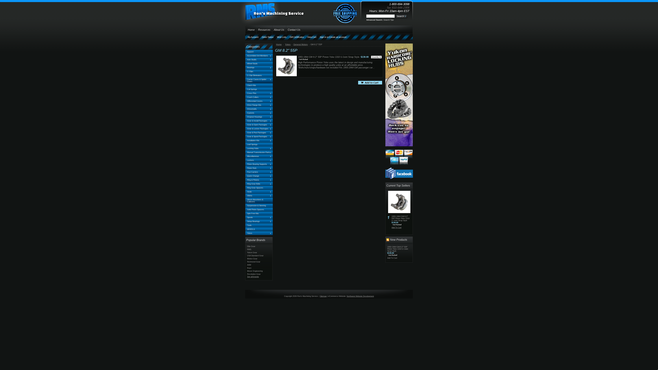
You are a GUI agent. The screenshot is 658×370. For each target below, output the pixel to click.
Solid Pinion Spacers (255, 209)
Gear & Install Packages (256, 121)
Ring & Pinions (252, 180)
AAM (249, 265)
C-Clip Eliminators (254, 75)
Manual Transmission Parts (257, 152)
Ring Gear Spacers (255, 188)
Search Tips (389, 20)
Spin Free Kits (253, 213)
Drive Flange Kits (253, 105)
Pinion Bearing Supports (256, 164)
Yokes (248, 233)
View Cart (311, 37)
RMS (249, 249)
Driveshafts (251, 109)
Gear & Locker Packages (256, 129)
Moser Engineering (255, 271)
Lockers (249, 160)
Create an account (337, 37)
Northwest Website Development (360, 296)
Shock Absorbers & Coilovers (255, 201)
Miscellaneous (252, 156)
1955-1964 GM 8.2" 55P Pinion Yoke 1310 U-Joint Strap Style (328, 57)
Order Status (267, 37)
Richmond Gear (253, 262)
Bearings (249, 67)
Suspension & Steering (256, 206)
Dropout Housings (253, 117)
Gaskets (249, 113)
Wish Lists (281, 37)
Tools (249, 225)
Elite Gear (251, 246)
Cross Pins (250, 93)
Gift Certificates (297, 37)
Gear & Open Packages (256, 125)
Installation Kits (252, 140)
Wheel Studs (252, 64)
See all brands (253, 277)
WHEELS (251, 229)
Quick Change (252, 176)
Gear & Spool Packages (256, 136)
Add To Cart (396, 227)
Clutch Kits (251, 85)
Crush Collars (252, 97)
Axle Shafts (251, 60)
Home (279, 45)
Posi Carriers (251, 172)
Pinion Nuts (251, 168)
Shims (248, 196)
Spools (249, 217)
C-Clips (250, 71)
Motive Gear (252, 259)
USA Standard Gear (255, 256)
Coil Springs (252, 89)
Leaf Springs (252, 144)
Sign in (323, 37)
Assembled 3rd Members (256, 56)
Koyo (249, 268)
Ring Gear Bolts (252, 184)
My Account (253, 37)
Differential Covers (254, 101)
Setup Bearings (252, 221)
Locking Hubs (252, 148)
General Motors (300, 45)
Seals (248, 192)
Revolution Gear (254, 274)
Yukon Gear (252, 252)
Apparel (250, 52)
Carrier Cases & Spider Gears (255, 80)
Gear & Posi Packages (255, 133)
